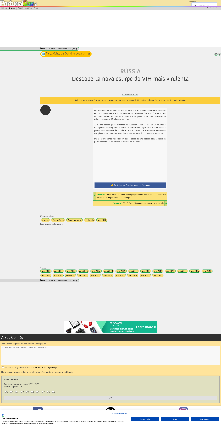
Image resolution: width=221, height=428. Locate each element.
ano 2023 (120, 275)
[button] (45, 110)
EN (210, 8)
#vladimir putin (74, 220)
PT (207, 8)
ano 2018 (58, 275)
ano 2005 (71, 271)
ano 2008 (108, 271)
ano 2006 (83, 271)
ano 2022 (107, 275)
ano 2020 (83, 275)
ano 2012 (158, 271)
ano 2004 (58, 271)
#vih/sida (89, 220)
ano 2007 (96, 271)
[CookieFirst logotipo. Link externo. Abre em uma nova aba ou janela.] (3, 415)
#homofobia (58, 220)
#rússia (45, 220)
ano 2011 (146, 271)
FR (216, 8)
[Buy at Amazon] (110, 332)
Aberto (28, 8)
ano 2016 (207, 271)
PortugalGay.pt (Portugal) (130, 94)
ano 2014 (182, 271)
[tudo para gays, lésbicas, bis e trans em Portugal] (25, 3)
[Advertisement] (110, 28)
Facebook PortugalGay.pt (46, 367)
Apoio (20, 8)
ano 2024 (133, 275)
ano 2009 (121, 271)
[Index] (19, 49)
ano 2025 (145, 275)
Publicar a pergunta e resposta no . (31, 367)
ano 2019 (70, 275)
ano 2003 (46, 271)
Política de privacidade (119, 413)
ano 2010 (133, 271)
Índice (4, 8)
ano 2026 (158, 275)
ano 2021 (95, 275)
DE (219, 8)
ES (213, 8)
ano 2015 (195, 271)
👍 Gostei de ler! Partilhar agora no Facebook (130, 185)
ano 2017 (46, 275)
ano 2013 (102, 220)
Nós (36, 8)
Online (12, 8)
